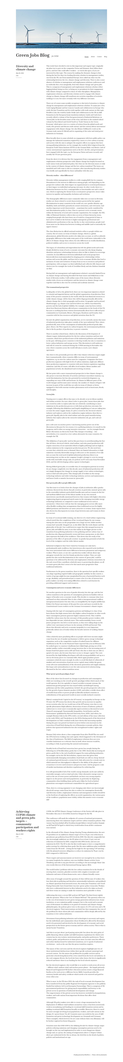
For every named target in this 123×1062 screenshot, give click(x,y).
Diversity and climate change (26, 68)
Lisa (17, 75)
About (93, 56)
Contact (99, 56)
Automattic (104, 1055)
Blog (105, 56)
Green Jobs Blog (33, 55)
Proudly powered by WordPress (82, 1055)
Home (87, 56)
